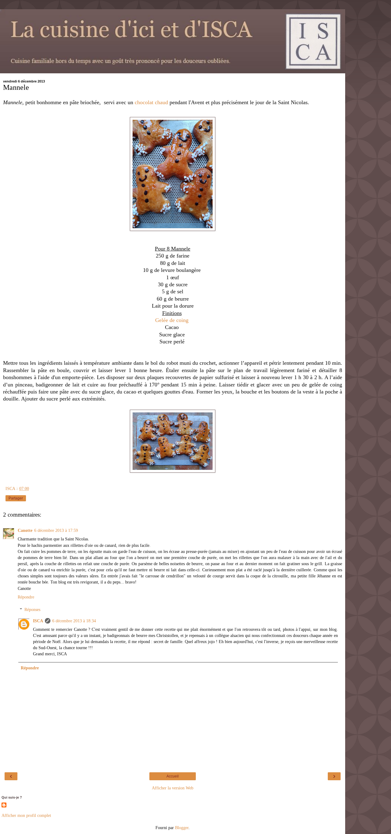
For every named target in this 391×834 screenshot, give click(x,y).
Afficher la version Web (172, 787)
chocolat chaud (151, 102)
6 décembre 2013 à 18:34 (74, 620)
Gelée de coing (172, 320)
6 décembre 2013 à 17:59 (56, 530)
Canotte (25, 530)
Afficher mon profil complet (26, 815)
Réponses (32, 609)
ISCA (38, 620)
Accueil (172, 776)
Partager (16, 498)
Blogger (181, 827)
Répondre (26, 596)
